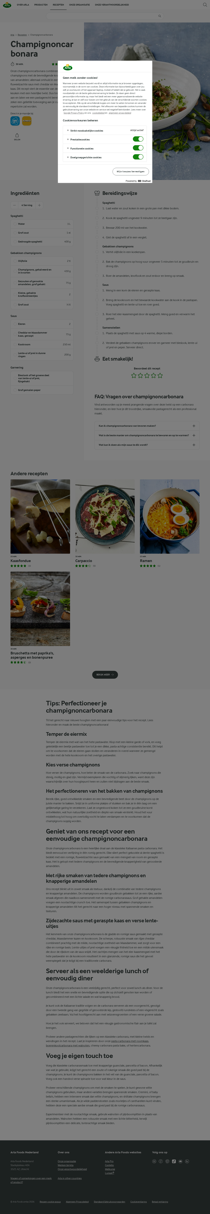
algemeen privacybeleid (120, 113)
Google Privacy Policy (74, 113)
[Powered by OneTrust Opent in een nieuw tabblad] (138, 181)
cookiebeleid (98, 113)
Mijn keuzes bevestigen (131, 171)
